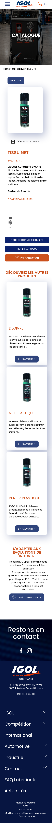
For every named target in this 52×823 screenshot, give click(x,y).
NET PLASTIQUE (22, 413)
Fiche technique (27, 248)
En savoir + (27, 359)
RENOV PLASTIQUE (24, 498)
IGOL (9, 713)
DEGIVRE (16, 328)
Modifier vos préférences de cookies (25, 813)
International (18, 735)
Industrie (14, 757)
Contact (13, 768)
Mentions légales (25, 802)
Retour (16, 80)
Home (6, 69)
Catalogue (18, 69)
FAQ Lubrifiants (21, 780)
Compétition (18, 724)
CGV (25, 806)
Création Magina (25, 816)
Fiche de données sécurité (27, 240)
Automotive (17, 746)
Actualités (15, 791)
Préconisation (29, 258)
